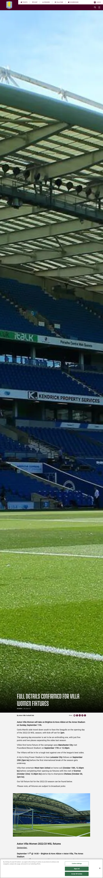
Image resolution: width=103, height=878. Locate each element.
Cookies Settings (77, 863)
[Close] (100, 868)
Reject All (76, 868)
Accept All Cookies (76, 874)
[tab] (24, 2)
